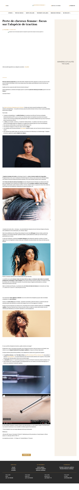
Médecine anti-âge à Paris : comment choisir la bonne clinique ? (64, 127)
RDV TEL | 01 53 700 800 (56, 5)
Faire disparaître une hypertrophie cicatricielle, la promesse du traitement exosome (64, 77)
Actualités (27, 67)
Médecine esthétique (40, 470)
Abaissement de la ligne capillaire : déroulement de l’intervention (63, 145)
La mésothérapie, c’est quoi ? (65, 93)
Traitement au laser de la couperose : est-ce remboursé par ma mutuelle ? (65, 109)
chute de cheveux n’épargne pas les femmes (14, 107)
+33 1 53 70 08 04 (29, 477)
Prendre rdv (26, 454)
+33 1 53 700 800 (9, 477)
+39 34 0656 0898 (68, 477)
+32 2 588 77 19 (48, 477)
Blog (7, 5)
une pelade (23, 128)
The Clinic (6, 29)
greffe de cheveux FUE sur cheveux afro (35, 355)
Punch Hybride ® (11, 356)
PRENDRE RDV (72, 5)
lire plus (59, 84)
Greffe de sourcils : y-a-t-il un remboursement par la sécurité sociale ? (65, 163)
